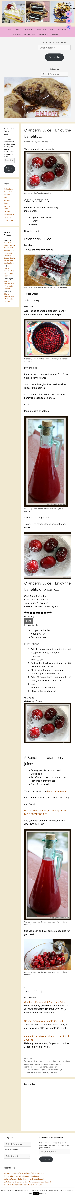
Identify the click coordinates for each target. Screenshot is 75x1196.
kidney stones (47, 1064)
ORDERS (17, 29)
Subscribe (54, 57)
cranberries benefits (47, 1061)
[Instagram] (69, 14)
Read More (42, 1193)
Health (52, 29)
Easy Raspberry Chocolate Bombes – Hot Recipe (21, 1176)
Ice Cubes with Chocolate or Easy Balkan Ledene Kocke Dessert (27, 1182)
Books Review (16, 35)
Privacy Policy (43, 35)
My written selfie (29, 35)
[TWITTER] (69, 21)
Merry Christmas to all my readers (42, 1072)
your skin (53, 1067)
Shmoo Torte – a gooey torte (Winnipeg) (44, 1069)
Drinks (29, 1058)
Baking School (41, 29)
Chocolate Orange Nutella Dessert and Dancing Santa (23, 1185)
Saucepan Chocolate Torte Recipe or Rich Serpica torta (24, 1173)
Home (9, 29)
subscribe (55, 35)
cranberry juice (63, 1061)
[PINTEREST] (69, 28)
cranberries (32, 1061)
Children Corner (63, 29)
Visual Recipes (28, 29)
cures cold (28, 1064)
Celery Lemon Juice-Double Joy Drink (43, 1021)
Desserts (7, 200)
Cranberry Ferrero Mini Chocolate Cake (44, 1002)
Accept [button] (36, 1193)
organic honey (42, 1067)
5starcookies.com (56, 791)
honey (37, 1064)
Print (28, 621)
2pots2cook (8, 253)
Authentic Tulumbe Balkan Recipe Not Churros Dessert (24, 1179)
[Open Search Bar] (62, 34)
